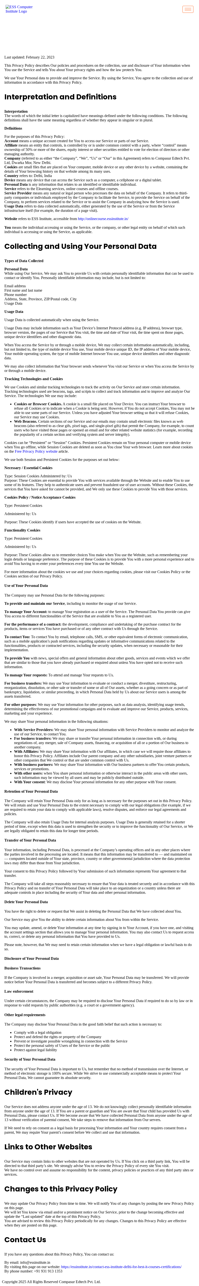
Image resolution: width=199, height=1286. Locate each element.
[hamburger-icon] (187, 9)
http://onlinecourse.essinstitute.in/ (103, 219)
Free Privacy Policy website (36, 451)
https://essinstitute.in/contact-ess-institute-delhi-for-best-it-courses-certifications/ (121, 1267)
